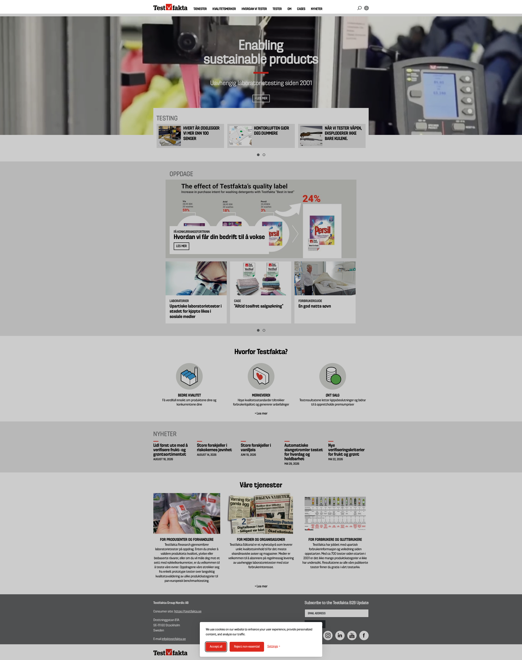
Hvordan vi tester (254, 9)
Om (289, 9)
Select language (366, 8)
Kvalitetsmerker (224, 9)
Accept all (216, 646)
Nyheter (316, 9)
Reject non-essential (247, 646)
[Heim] (170, 7)
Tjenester (200, 9)
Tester (277, 9)
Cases (301, 9)
